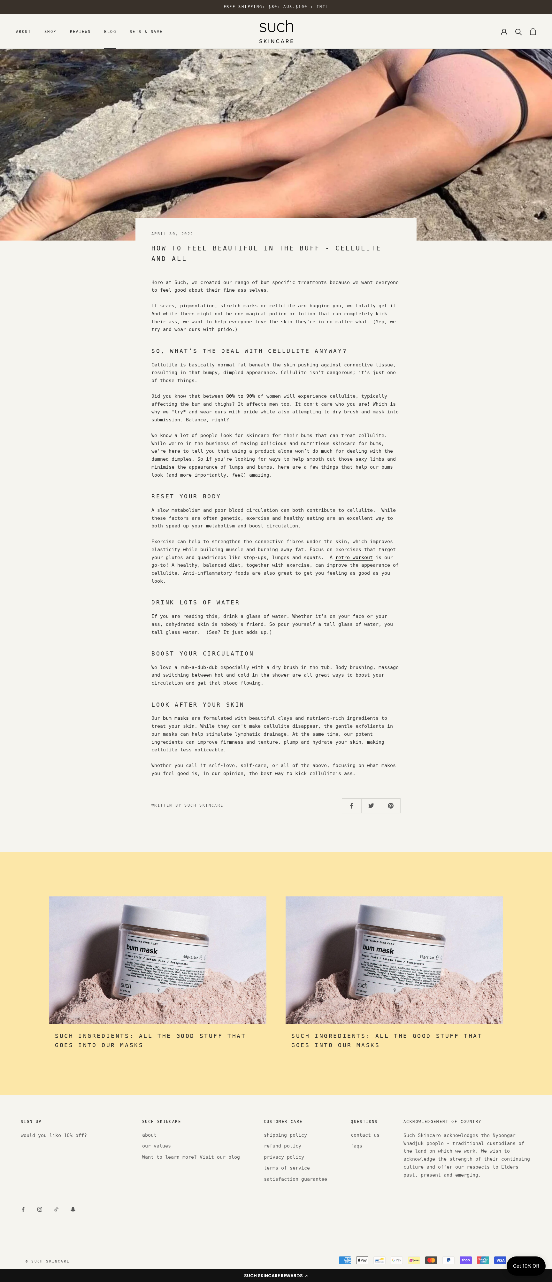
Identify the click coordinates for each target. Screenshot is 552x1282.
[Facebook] (23, 1209)
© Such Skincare (48, 1261)
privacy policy (284, 1157)
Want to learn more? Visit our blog (191, 1157)
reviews (80, 31)
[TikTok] (56, 1209)
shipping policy (285, 1135)
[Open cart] (533, 31)
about (23, 31)
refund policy (282, 1146)
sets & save (146, 31)
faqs (356, 1146)
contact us (365, 1135)
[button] (276, 1275)
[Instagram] (39, 1209)
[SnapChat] (73, 1209)
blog (110, 31)
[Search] (518, 31)
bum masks (176, 718)
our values (156, 1146)
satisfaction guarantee (295, 1179)
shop (50, 31)
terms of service (287, 1168)
